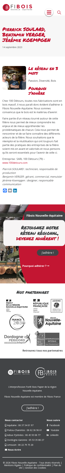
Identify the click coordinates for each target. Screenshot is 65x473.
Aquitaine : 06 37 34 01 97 (20, 425)
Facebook (54, 425)
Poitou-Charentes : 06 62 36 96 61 (24, 430)
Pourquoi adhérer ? (34, 266)
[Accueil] (15, 8)
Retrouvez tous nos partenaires (43, 350)
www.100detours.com (14, 162)
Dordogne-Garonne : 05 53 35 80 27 (25, 439)
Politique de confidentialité (37, 465)
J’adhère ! (48, 253)
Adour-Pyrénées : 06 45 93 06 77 (23, 435)
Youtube (54, 430)
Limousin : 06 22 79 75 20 (20, 444)
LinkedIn (54, 435)
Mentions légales (12, 465)
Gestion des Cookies (35, 467)
